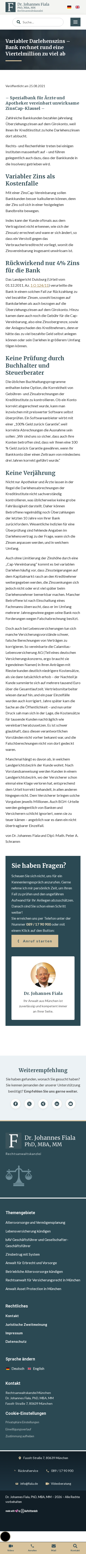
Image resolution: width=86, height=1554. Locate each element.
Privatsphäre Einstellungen (22, 1422)
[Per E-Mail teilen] (71, 1104)
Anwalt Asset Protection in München (33, 1289)
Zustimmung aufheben (20, 1436)
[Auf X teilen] (29, 1104)
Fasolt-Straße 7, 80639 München (45, 1458)
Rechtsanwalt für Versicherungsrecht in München (43, 1280)
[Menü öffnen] (75, 22)
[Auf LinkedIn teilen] (57, 1104)
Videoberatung (61, 1483)
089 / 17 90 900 (38, 924)
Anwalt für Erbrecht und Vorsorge (31, 1263)
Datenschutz (16, 1341)
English (38, 1368)
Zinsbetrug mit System (23, 1254)
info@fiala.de (29, 1483)
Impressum (14, 1333)
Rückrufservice (28, 1471)
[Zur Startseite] (27, 7)
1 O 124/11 (40, 285)
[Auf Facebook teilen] (16, 1104)
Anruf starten (37, 941)
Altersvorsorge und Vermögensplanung (35, 1222)
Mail (53, 1550)
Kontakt (12, 1316)
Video (10, 1550)
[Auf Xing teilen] (43, 1104)
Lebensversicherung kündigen (28, 1231)
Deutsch (17, 1368)
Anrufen (32, 1550)
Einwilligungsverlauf (18, 1429)
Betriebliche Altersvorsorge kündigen (34, 1271)
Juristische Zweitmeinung (26, 1324)
